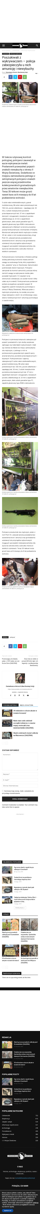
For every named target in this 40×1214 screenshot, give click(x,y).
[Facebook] (11, 77)
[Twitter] (15, 77)
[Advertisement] (20, 21)
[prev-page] (3, 743)
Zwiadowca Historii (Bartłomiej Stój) (17, 72)
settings (35, 1203)
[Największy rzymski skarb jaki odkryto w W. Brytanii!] (7, 890)
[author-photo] (20, 683)
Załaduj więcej (19, 908)
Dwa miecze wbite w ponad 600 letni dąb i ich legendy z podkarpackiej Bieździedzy (30, 662)
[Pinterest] (20, 77)
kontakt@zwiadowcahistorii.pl (25, 1178)
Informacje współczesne (28, 50)
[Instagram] (15, 695)
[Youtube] (28, 695)
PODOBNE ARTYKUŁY (10, 705)
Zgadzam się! (7, 1210)
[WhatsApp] (25, 77)
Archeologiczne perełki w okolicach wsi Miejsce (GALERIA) (29, 960)
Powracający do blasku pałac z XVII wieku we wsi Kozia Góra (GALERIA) (10, 661)
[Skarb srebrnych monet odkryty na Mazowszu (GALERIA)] (7, 735)
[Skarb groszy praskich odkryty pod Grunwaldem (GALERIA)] (10, 925)
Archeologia (6, 738)
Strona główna (6, 50)
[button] (3, 45)
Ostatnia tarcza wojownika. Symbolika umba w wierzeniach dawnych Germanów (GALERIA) (28, 937)
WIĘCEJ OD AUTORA (26, 705)
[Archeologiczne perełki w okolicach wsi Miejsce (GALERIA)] (29, 951)
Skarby (4, 716)
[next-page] (6, 743)
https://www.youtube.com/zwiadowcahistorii (20, 689)
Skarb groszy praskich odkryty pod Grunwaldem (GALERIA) (10, 935)
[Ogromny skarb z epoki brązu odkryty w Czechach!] (7, 870)
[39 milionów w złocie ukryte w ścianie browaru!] (7, 713)
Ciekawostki (15, 50)
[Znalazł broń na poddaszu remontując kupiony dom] (7, 880)
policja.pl (12, 637)
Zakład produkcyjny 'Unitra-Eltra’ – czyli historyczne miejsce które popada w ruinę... (25, 899)
